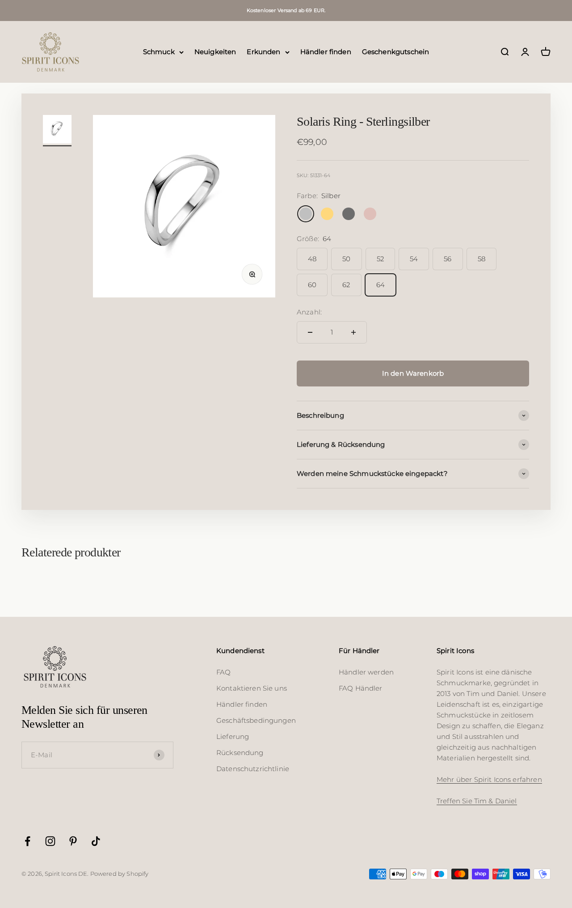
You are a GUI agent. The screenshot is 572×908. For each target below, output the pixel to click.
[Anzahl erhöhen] (353, 332)
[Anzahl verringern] (310, 332)
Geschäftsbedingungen (256, 720)
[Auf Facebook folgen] (27, 841)
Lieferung (232, 736)
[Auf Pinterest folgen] (73, 841)
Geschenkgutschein (395, 51)
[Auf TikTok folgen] (96, 841)
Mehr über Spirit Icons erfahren (489, 779)
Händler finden (325, 51)
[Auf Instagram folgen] (50, 841)
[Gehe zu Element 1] (57, 130)
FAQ (223, 672)
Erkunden (263, 51)
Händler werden (366, 672)
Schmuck (159, 51)
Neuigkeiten (215, 51)
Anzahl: (309, 312)
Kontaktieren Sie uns (251, 688)
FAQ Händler (361, 688)
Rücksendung (240, 752)
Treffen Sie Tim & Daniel (477, 801)
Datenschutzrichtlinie (252, 768)
